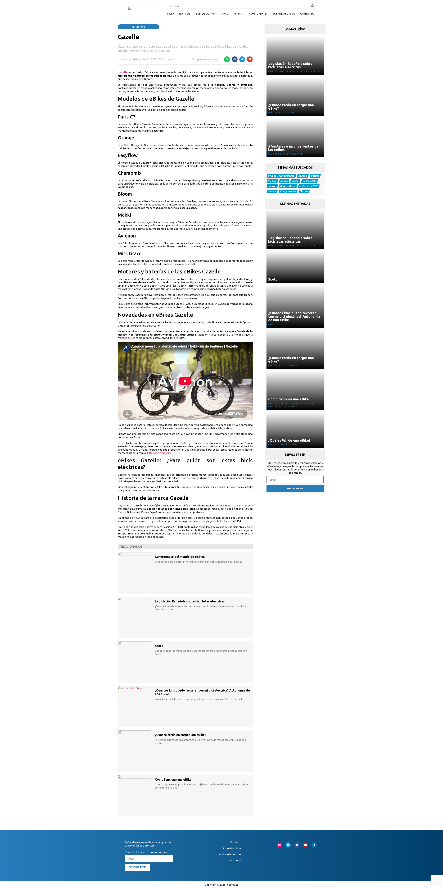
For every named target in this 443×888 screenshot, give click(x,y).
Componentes (258, 13)
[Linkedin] (314, 845)
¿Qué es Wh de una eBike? (289, 440)
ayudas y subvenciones (281, 175)
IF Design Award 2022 (158, 452)
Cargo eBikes (288, 186)
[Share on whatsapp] (227, 59)
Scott (159, 645)
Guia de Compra (205, 13)
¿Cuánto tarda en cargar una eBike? (180, 734)
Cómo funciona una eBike (173, 779)
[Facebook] (296, 845)
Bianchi (272, 181)
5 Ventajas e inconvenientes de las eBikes (293, 148)
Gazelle (123, 72)
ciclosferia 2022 (308, 186)
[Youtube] (305, 845)
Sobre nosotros (284, 13)
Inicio (170, 13)
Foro (225, 13)
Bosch (284, 181)
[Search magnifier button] (312, 5)
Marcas (239, 13)
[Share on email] (250, 59)
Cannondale (309, 181)
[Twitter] (288, 845)
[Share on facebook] (235, 59)
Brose (295, 181)
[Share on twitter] (242, 59)
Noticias (184, 13)
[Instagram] (279, 845)
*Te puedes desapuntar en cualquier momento (146, 852)
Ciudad (272, 191)
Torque (304, 191)
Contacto (307, 13)
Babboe (303, 175)
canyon (272, 186)
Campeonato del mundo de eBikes (180, 556)
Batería (315, 175)
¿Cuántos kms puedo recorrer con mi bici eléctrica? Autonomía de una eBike (294, 316)
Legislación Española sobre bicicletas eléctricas (190, 601)
